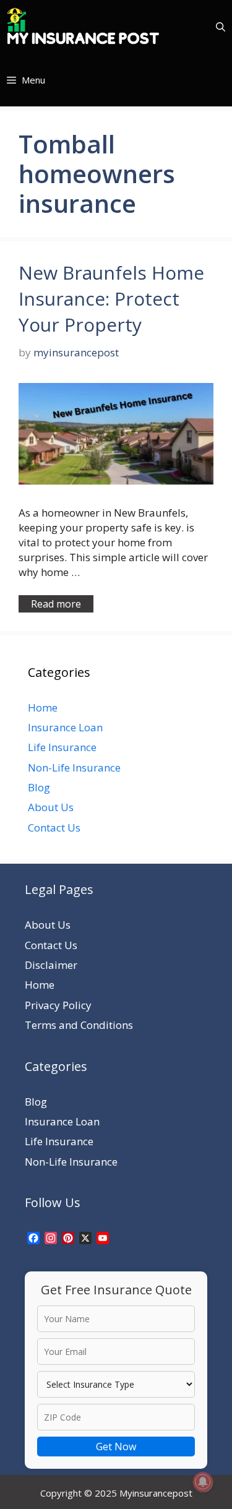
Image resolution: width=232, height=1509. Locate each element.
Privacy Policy (58, 1005)
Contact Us (54, 827)
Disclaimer (51, 965)
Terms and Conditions (79, 1025)
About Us (51, 807)
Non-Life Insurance (74, 767)
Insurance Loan (65, 727)
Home (43, 707)
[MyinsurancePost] (83, 26)
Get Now (116, 1446)
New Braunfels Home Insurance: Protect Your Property (111, 298)
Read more (56, 604)
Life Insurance (62, 747)
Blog (39, 787)
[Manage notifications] (203, 1482)
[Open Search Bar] (220, 26)
